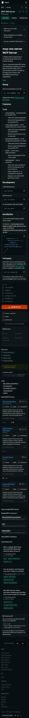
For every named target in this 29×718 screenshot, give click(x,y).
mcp (3, 524)
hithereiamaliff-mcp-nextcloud (11, 517)
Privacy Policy (5, 687)
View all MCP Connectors (9, 536)
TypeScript (5, 23)
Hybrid (13, 23)
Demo (4, 80)
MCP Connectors (6, 655)
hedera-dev (6, 486)
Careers (3, 702)
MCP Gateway (5, 657)
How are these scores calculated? (14, 323)
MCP (2, 7)
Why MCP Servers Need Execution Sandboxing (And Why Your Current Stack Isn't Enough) (14, 592)
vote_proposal (7, 390)
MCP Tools (4, 667)
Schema (14, 18)
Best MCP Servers (6, 669)
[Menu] (26, 2)
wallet (5, 393)
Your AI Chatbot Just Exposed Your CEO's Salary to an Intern (13, 570)
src (6, 284)
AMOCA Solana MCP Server (7, 429)
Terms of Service (6, 684)
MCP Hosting (5, 660)
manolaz (5, 432)
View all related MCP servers (10, 509)
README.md (8, 298)
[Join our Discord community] (15, 715)
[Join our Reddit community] (18, 715)
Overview (5, 18)
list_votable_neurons (9, 388)
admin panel (20, 375)
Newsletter (4, 706)
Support (3, 697)
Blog (2, 704)
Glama (3, 712)
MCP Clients (4, 664)
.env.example (9, 287)
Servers (8, 7)
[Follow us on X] (20, 715)
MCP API (13, 620)
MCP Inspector (19, 266)
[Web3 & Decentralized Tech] (23, 11)
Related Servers (8, 360)
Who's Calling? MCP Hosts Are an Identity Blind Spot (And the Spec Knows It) (12, 549)
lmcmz (4, 459)
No (23, 643)
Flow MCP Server (8, 457)
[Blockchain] (20, 11)
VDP (2, 689)
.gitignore (8, 290)
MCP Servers (5, 653)
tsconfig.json (9, 301)
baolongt (5, 14)
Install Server (16, 307)
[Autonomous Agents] (26, 11)
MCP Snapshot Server (9, 401)
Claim (11, 13)
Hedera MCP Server (9, 484)
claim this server (21, 374)
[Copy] (24, 93)
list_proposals (7, 386)
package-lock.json (10, 296)
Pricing (3, 699)
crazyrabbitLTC (7, 403)
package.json (9, 293)
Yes (18, 643)
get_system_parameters (10, 383)
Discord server (7, 634)
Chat (2, 677)
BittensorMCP (6, 530)
